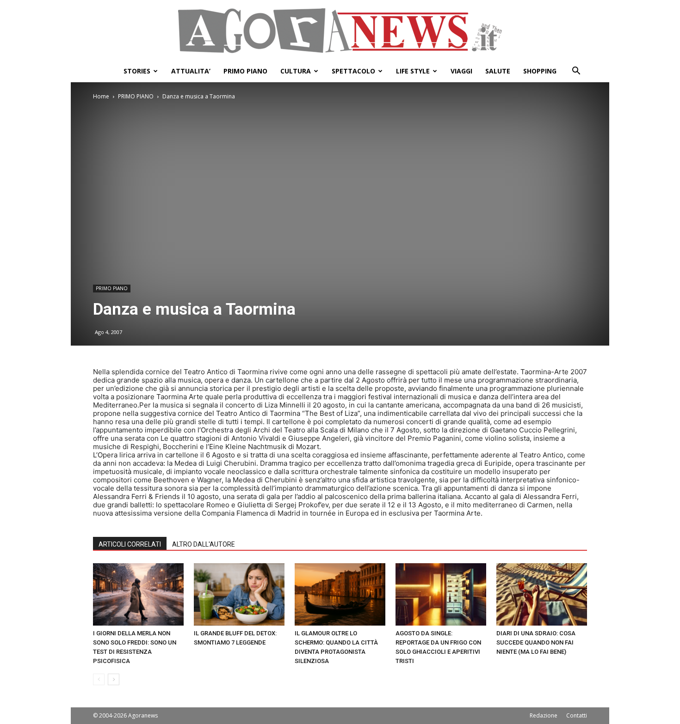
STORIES (137, 71)
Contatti (576, 715)
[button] (576, 71)
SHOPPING (539, 71)
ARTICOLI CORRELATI (130, 544)
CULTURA (295, 71)
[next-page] (113, 679)
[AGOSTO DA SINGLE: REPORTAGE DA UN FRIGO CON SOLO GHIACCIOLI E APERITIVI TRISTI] (441, 594)
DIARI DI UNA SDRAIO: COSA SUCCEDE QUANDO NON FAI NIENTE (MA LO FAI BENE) (535, 642)
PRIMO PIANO (245, 71)
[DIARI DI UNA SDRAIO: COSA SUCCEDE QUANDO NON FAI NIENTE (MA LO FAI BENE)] (541, 594)
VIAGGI (461, 71)
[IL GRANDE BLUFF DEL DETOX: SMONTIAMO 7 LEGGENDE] (239, 594)
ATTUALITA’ (190, 71)
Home (101, 96)
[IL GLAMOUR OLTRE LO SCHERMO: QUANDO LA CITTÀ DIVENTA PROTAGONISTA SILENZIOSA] (340, 594)
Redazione (543, 715)
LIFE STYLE (413, 71)
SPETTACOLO (353, 71)
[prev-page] (99, 679)
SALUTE (497, 71)
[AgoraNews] (340, 30)
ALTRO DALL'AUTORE (203, 544)
